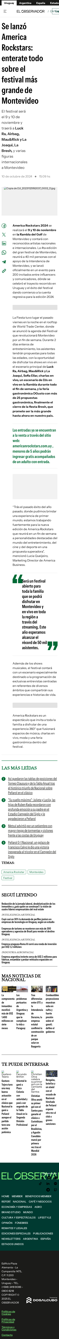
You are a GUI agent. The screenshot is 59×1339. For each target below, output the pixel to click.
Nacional (19, 1201)
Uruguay (9, 3)
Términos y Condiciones (9, 1328)
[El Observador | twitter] (36, 1177)
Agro (38, 1206)
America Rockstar (13, 872)
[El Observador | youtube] (55, 1177)
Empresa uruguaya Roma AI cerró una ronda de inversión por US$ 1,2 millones (29, 945)
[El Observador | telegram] (48, 1190)
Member (17, 1196)
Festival (7, 877)
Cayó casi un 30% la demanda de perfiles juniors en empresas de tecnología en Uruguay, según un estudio (28, 920)
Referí (6, 1201)
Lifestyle (44, 1217)
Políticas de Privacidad (8, 1320)
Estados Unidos (13, 1244)
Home (5, 1196)
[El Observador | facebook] (42, 1177)
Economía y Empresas (17, 1206)
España (46, 1238)
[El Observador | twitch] (55, 1190)
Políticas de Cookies (8, 1313)
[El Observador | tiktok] (40, 1183)
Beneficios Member (38, 1196)
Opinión (7, 1222)
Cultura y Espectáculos (19, 1217)
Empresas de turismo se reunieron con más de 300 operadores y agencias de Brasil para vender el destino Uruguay (28, 931)
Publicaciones (43, 1233)
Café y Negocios (40, 1201)
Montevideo (36, 872)
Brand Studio (11, 1212)
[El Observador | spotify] (55, 1183)
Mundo (28, 1212)
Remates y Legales (14, 1228)
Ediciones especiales (16, 1233)
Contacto (7, 1334)
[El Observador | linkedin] (48, 1183)
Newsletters (11, 1238)
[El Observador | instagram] (49, 1177)
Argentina (30, 1238)
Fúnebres (21, 1222)
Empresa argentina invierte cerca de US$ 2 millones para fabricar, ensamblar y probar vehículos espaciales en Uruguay (29, 959)
